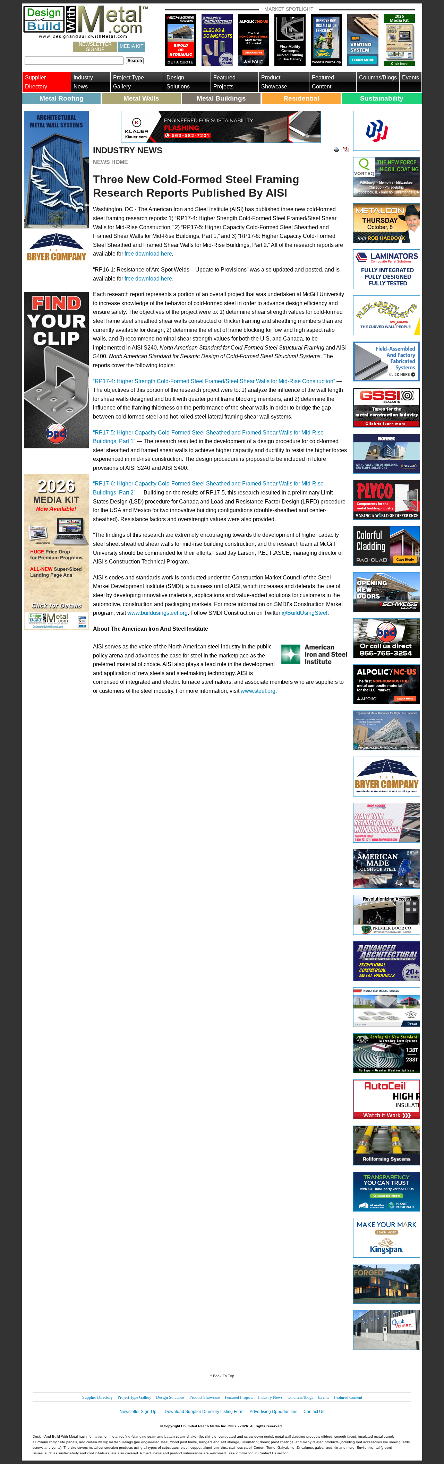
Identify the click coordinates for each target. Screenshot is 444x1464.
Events (410, 77)
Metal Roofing (62, 98)
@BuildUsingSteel (304, 613)
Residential (301, 98)
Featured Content (323, 82)
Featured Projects (224, 82)
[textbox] (74, 61)
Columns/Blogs (378, 77)
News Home (110, 162)
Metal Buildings (221, 98)
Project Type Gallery (128, 82)
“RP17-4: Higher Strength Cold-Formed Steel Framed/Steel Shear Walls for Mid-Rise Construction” (214, 381)
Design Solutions (178, 82)
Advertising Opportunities (273, 1411)
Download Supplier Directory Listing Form (204, 1411)
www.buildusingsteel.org (157, 613)
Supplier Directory (36, 82)
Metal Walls (141, 98)
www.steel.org (258, 691)
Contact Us (314, 1411)
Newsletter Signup (95, 47)
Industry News (83, 82)
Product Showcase (274, 82)
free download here (148, 254)
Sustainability (381, 98)
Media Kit (132, 46)
